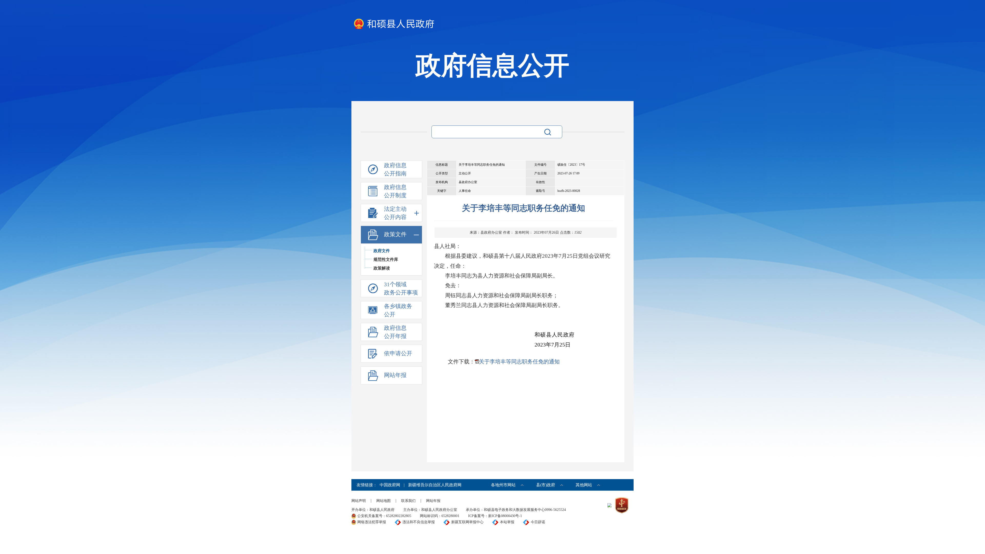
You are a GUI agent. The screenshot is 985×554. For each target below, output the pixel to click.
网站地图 (383, 501)
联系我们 (408, 501)
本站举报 (507, 522)
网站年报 (433, 501)
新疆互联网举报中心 (467, 522)
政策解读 (381, 268)
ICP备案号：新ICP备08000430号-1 (495, 516)
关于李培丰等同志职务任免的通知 (519, 362)
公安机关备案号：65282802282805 (384, 516)
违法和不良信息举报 (418, 522)
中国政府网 (390, 485)
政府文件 (381, 251)
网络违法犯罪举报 (371, 522)
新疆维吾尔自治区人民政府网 (434, 485)
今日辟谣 (538, 522)
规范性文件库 (385, 259)
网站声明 (358, 501)
